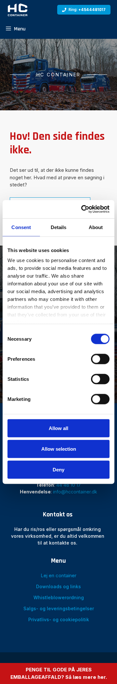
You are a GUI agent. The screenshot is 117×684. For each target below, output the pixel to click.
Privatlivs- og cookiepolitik (58, 619)
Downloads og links (58, 586)
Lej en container (58, 575)
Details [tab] (59, 227)
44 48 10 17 (68, 485)
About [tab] (96, 227)
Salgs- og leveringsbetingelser (58, 608)
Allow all (58, 428)
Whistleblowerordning (58, 597)
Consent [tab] (21, 227)
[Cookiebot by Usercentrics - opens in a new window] (83, 209)
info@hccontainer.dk (75, 491)
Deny (58, 469)
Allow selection (58, 448)
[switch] (100, 359)
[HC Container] (17, 9)
